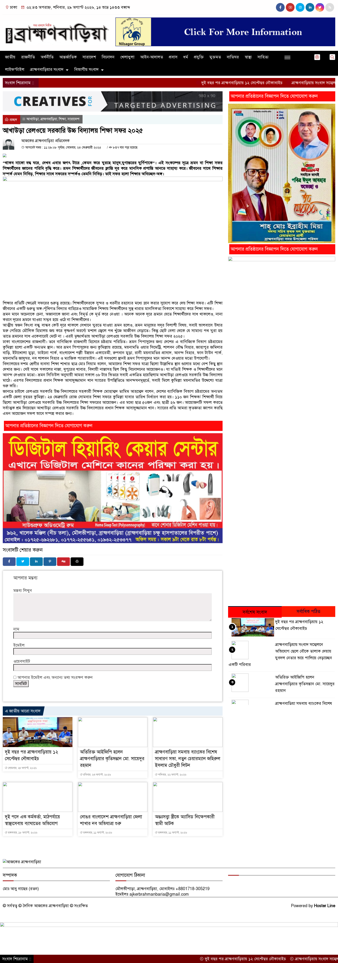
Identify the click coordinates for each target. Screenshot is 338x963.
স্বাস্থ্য (248, 57)
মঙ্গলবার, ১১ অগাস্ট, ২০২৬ (97, 832)
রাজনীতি (28, 57)
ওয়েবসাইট (21, 661)
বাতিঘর (233, 57)
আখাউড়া (32, 119)
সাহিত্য (263, 57)
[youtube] (290, 7)
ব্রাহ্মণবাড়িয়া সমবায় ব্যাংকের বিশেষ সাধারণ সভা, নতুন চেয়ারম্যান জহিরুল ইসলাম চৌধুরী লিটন (187, 758)
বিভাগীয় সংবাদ (86, 69)
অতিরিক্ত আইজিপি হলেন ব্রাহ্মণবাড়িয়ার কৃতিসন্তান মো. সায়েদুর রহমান (112, 758)
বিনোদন (108, 57)
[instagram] (300, 7)
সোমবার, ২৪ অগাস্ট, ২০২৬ (22, 768)
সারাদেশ (89, 57)
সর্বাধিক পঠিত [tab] (308, 611)
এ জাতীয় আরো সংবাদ (22, 711)
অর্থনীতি (47, 57)
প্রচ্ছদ (13, 120)
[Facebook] (9, 561)
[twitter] (319, 7)
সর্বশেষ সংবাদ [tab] (255, 612)
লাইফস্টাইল (14, 69)
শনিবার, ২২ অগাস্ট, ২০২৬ (172, 774)
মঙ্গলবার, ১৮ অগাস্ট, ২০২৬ (22, 832)
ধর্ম (185, 57)
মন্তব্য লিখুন (22, 590)
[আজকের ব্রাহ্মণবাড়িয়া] (56, 30)
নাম (16, 629)
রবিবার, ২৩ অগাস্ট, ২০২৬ (97, 774)
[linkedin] (310, 7)
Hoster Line (324, 905)
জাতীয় (10, 57)
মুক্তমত (215, 57)
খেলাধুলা (127, 57)
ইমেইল (19, 645)
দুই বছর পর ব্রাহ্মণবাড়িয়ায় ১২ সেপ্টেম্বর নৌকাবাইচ (215, 82)
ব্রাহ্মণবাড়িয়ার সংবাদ (46, 69)
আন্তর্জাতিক (68, 57)
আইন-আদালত (151, 57)
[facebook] (280, 7)
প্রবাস (173, 57)
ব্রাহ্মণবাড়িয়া (48, 119)
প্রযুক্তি (199, 57)
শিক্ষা (62, 119)
